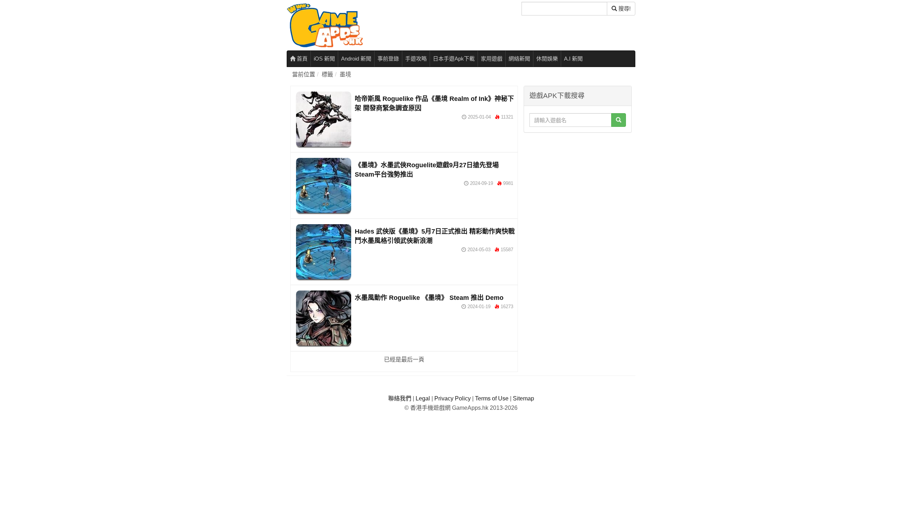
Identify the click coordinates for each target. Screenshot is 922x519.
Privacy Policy (452, 398)
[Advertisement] (578, 181)
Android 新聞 (356, 59)
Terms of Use (492, 398)
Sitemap (523, 398)
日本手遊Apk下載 (454, 59)
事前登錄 (388, 59)
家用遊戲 (491, 59)
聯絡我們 (399, 398)
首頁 (301, 59)
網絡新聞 (519, 59)
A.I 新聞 (573, 59)
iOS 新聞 (324, 59)
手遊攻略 (416, 59)
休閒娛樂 (547, 59)
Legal (423, 398)
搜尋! (624, 8)
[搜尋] (618, 120)
